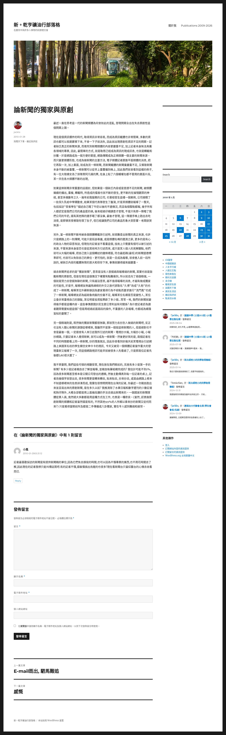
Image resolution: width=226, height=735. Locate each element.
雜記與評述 (32, 141)
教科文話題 (170, 277)
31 (209, 236)
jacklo (17, 132)
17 (208, 224)
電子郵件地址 (22, 592)
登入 (167, 445)
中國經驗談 (170, 263)
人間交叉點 (170, 270)
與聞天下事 (19, 141)
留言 (17, 526)
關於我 (172, 25)
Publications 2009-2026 (196, 25)
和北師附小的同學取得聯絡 (197, 359)
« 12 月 (172, 242)
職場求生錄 (170, 284)
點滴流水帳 (170, 298)
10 (208, 218)
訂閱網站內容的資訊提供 (177, 448)
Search (166, 174)
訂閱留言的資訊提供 (175, 452)
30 (201, 236)
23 (201, 230)
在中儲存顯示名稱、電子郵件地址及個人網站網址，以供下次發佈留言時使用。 (59, 626)
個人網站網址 (21, 609)
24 (208, 230)
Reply (18, 480)
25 (166, 236)
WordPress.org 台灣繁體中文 (179, 455)
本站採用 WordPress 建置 (51, 720)
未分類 (168, 281)
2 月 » (202, 242)
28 (187, 236)
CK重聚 (168, 260)
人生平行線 (170, 267)
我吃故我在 (170, 274)
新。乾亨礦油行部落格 (37, 25)
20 (180, 230)
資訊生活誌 (170, 291)
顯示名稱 (19, 576)
